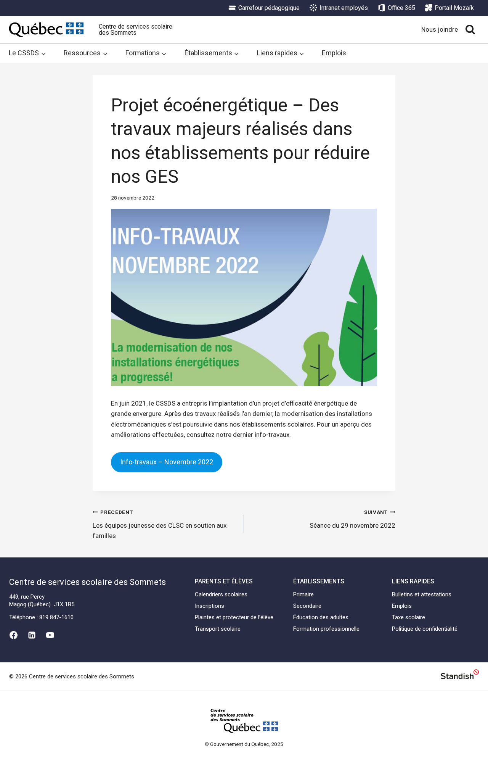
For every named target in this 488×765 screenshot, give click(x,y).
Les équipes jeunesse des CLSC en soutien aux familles (159, 524)
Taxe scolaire (408, 617)
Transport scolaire (218, 628)
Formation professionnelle (326, 628)
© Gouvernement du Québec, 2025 (244, 744)
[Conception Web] (460, 675)
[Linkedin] (32, 635)
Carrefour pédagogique (269, 7)
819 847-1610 (56, 617)
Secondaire (307, 605)
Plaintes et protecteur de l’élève (234, 617)
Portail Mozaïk (454, 7)
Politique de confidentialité (425, 628)
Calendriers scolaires (221, 594)
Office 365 (401, 7)
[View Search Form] (470, 29)
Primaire (303, 594)
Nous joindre (439, 29)
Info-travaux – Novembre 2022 (166, 462)
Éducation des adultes (320, 617)
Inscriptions (209, 605)
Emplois (334, 53)
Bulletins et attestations (421, 594)
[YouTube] (50, 635)
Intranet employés (343, 7)
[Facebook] (13, 635)
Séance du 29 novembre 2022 (352, 519)
